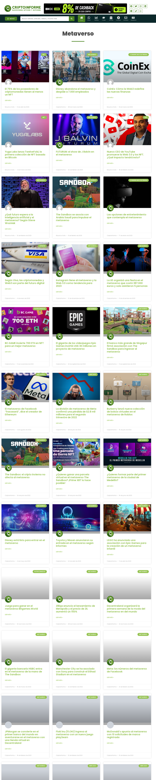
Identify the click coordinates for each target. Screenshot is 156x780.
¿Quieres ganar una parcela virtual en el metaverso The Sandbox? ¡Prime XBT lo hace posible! (73, 479)
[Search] (71, 18)
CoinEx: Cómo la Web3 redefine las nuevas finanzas (125, 90)
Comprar (118, 20)
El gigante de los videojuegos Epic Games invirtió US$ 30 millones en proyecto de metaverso (76, 345)
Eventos (111, 20)
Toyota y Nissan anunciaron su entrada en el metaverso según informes (75, 543)
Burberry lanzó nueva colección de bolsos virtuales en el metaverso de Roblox (126, 411)
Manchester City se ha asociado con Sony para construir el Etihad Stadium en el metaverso (75, 671)
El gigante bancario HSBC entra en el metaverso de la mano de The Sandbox (23, 671)
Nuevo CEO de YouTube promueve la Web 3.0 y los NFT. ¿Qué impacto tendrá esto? (125, 154)
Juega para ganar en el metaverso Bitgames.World (21, 607)
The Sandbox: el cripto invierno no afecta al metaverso (25, 476)
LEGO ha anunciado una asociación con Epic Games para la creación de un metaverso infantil (126, 544)
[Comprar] (118, 17)
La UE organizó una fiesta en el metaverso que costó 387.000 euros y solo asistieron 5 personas (127, 283)
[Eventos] (111, 17)
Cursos (104, 20)
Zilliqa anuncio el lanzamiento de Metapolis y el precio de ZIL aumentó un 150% (75, 608)
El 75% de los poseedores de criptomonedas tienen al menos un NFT (24, 91)
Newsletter (133, 20)
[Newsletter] (133, 17)
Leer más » (8, 100)
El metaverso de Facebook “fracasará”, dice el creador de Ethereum (23, 411)
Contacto (125, 20)
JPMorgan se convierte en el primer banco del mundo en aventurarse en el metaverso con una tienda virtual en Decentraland (25, 737)
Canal (89, 20)
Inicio (81, 20)
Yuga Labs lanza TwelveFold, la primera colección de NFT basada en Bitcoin (25, 154)
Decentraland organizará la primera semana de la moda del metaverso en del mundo (126, 608)
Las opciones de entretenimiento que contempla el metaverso (126, 216)
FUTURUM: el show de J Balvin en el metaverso (75, 153)
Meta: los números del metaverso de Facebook (127, 670)
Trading (96, 20)
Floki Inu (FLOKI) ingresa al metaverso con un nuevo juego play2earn (74, 734)
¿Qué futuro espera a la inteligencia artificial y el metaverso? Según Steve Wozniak (20, 219)
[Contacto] (125, 17)
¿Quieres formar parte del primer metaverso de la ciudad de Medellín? (126, 477)
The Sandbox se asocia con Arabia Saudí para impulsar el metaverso (73, 217)
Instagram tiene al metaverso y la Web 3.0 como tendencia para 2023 (76, 283)
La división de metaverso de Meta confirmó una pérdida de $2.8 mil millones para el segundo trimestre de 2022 (76, 413)
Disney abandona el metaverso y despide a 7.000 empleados (76, 90)
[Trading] (96, 17)
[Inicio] (81, 17)
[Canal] (88, 17)
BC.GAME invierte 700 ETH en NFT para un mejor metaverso (24, 344)
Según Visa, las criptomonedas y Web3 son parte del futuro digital (24, 282)
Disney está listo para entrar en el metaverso (25, 542)
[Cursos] (103, 17)
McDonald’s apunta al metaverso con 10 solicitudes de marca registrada (127, 734)
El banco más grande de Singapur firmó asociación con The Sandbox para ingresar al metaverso (127, 347)
